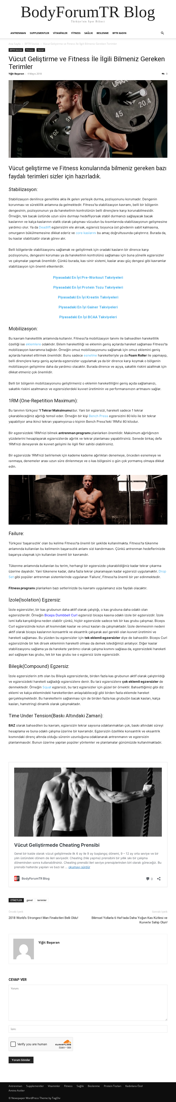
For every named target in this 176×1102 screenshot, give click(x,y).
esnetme (90, 355)
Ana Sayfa (15, 44)
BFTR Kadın (119, 33)
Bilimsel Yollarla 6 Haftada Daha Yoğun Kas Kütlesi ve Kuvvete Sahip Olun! (129, 920)
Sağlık (88, 33)
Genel (41, 49)
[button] (162, 33)
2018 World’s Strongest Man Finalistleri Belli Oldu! (43, 918)
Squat (46, 687)
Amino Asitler (17, 1090)
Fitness (75, 33)
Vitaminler (60, 33)
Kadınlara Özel (134, 1086)
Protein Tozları (112, 1086)
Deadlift (45, 227)
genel (30, 900)
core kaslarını (86, 233)
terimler (42, 900)
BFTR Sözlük (32, 44)
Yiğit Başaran (16, 73)
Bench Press (98, 416)
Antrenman (18, 33)
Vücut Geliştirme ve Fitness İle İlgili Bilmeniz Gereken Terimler (87, 63)
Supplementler (39, 33)
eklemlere (33, 344)
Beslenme (103, 33)
